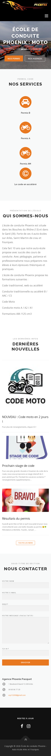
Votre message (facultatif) (17, 615)
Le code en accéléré (25, 184)
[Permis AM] (25, 153)
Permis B (25, 113)
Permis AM (25, 164)
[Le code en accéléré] (25, 173)
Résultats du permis (16, 518)
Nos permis (14, 58)
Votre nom (8, 581)
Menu (46, 16)
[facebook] (22, 726)
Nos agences (35, 58)
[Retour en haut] (26, 739)
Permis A (25, 138)
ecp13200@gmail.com (17, 695)
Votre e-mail (9, 593)
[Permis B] (25, 102)
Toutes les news (25, 543)
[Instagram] (28, 726)
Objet (5, 604)
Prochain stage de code (18, 465)
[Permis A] (25, 127)
